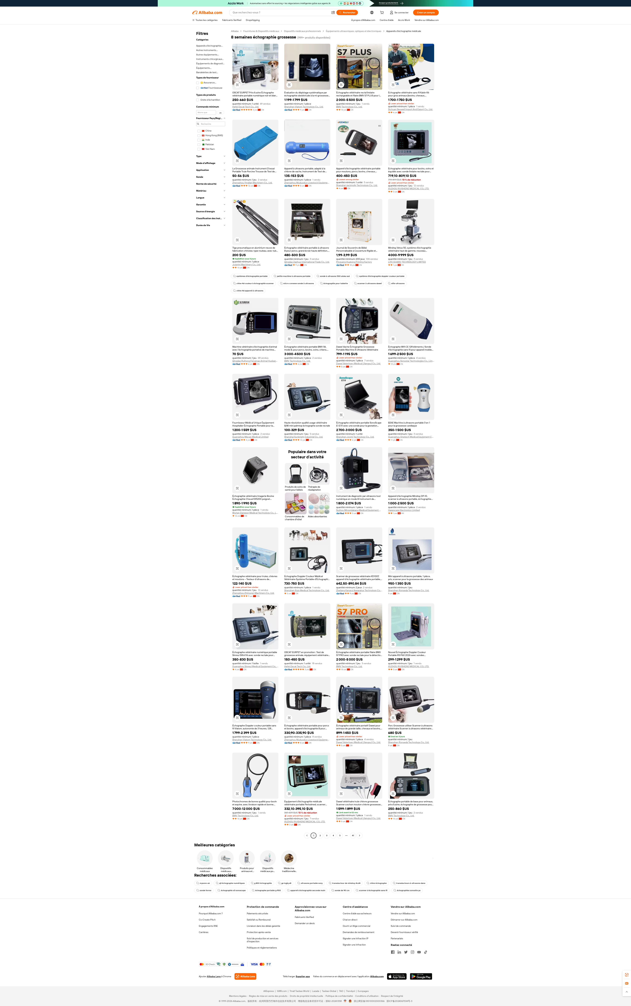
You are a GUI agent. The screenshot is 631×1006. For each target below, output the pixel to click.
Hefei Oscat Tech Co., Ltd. (245, 106)
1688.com (282, 991)
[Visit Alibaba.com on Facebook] (393, 952)
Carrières (203, 932)
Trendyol (350, 991)
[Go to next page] (359, 835)
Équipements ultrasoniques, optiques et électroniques (353, 31)
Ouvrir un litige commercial (356, 926)
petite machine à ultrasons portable (293, 276)
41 (353, 835)
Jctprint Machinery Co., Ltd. (246, 264)
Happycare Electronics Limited (404, 510)
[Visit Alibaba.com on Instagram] (412, 952)
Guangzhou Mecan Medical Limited (250, 437)
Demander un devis (305, 923)
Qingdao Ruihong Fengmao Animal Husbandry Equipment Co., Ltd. (255, 361)
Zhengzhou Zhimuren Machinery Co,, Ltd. (253, 593)
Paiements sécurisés (257, 913)
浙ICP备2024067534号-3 (399, 1001)
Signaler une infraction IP (355, 938)
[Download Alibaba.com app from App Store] (397, 976)
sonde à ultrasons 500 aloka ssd (335, 276)
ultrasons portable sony (312, 883)
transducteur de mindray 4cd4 (346, 883)
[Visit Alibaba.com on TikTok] (426, 952)
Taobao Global (329, 991)
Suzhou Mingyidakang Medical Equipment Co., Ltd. (359, 510)
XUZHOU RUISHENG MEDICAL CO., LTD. (408, 188)
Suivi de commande (401, 926)
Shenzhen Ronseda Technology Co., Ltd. (408, 590)
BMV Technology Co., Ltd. (349, 106)
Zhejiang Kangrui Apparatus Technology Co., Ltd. (359, 590)
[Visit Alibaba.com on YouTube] (419, 952)
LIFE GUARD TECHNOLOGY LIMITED (407, 262)
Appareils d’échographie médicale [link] (403, 31)
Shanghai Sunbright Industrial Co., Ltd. (303, 437)
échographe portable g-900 (268, 890)
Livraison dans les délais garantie (263, 926)
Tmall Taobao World (299, 991)
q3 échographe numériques (232, 883)
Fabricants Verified (304, 917)
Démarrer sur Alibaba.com (404, 919)
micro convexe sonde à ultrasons (298, 283)
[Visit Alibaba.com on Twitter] (406, 952)
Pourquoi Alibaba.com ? (211, 913)
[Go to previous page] (307, 835)
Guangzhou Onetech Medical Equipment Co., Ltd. (411, 437)
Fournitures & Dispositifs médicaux (261, 31)
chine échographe (378, 883)
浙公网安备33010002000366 (369, 1001)
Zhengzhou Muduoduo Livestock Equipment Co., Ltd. (307, 182)
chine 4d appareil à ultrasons (249, 291)
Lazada (315, 991)
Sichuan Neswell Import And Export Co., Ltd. (410, 109)
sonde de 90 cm (342, 890)
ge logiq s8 (286, 883)
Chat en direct (350, 919)
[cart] (382, 13)
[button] (333, 12)
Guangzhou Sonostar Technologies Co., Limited (411, 361)
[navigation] (210, 434)
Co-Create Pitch (207, 919)
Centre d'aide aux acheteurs (357, 913)
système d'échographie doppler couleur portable (381, 276)
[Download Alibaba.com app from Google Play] (421, 976)
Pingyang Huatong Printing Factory (354, 262)
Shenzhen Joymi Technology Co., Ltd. (355, 437)
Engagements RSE (208, 926)
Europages (363, 991)
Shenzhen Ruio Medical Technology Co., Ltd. (306, 590)
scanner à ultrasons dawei (369, 283)
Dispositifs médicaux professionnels (302, 31)
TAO (341, 991)
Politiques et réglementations (262, 947)
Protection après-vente (259, 932)
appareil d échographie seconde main (307, 890)
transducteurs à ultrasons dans (410, 883)
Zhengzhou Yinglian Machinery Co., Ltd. (252, 182)
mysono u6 (205, 883)
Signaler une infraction (354, 944)
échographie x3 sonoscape (233, 890)
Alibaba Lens (214, 976)
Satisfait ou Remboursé (259, 919)
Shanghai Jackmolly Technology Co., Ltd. (356, 185)
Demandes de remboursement (358, 932)
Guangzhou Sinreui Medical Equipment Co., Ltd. (255, 666)
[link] (626, 974)
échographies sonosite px (409, 890)
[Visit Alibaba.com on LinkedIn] (399, 952)
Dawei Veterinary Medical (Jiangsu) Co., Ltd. (358, 363)
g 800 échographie (263, 883)
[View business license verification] (345, 1001)
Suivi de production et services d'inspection (262, 940)
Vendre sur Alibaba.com (403, 913)
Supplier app (303, 976)
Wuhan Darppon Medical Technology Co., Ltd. (255, 512)
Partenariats (397, 938)
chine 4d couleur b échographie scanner (255, 283)
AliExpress (268, 991)
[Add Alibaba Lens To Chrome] (245, 976)
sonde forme (205, 890)
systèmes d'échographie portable (252, 276)
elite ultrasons (398, 283)
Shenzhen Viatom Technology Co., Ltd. (303, 106)
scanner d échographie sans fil (373, 890)
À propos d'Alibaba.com (211, 906)
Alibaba (234, 31)
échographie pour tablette (335, 283)
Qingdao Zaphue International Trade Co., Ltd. (306, 262)
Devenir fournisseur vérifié (404, 932)
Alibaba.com (377, 976)
